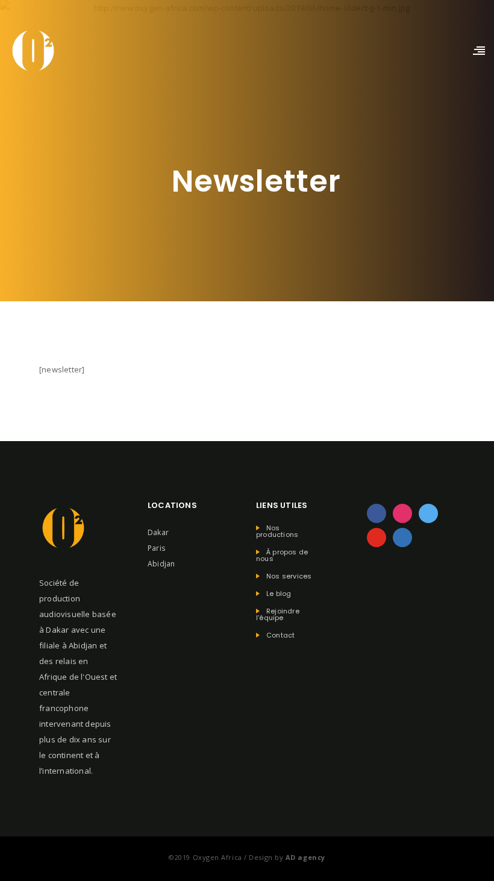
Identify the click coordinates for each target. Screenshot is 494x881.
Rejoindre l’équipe (277, 614)
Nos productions (277, 531)
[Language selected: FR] (464, 869)
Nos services (288, 576)
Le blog (278, 594)
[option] (464, 871)
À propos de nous (282, 555)
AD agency (305, 857)
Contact (280, 635)
